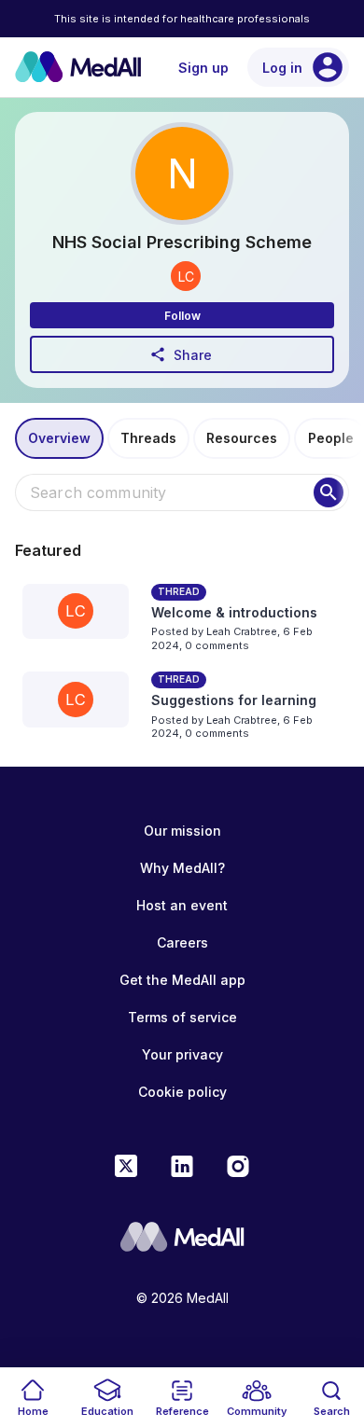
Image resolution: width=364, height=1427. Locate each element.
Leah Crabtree (241, 631)
